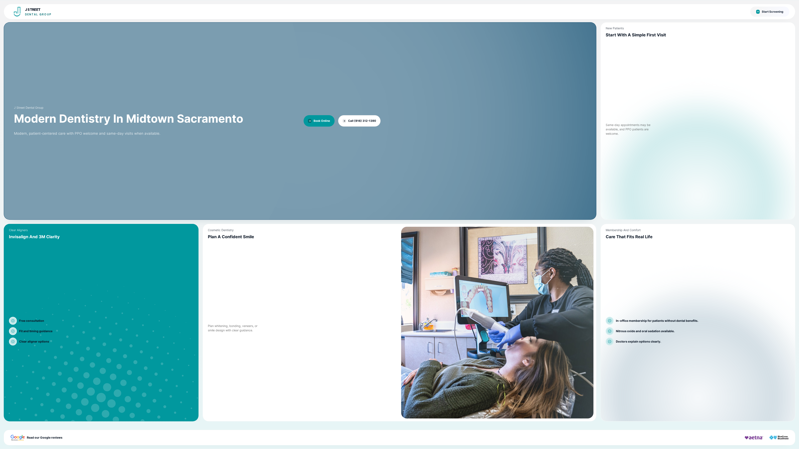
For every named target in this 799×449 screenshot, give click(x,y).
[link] (300, 121)
